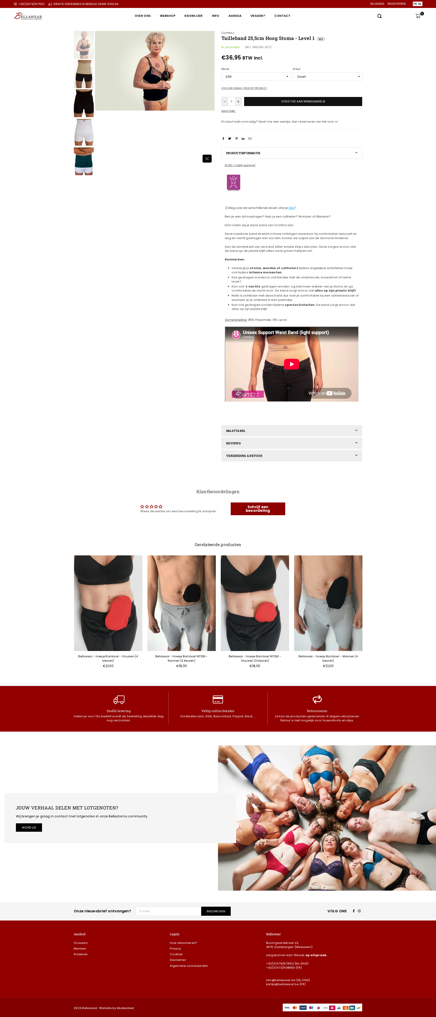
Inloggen (377, 4)
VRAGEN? (257, 16)
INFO (215, 16)
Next (211, 98)
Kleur (297, 69)
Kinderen (81, 954)
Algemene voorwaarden (189, 966)
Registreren (397, 4)
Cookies (176, 954)
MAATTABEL (235, 431)
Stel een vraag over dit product (244, 88)
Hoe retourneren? (183, 943)
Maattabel (228, 111)
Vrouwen (81, 943)
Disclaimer (178, 960)
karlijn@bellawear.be (282, 984)
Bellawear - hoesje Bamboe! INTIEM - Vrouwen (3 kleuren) (255, 658)
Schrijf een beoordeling (258, 508)
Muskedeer (125, 1008)
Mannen (80, 948)
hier (291, 208)
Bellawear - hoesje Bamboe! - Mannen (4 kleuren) (328, 658)
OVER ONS (143, 16)
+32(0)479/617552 (280, 963)
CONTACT (282, 16)
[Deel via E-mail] (250, 138)
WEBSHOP (167, 16)
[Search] (379, 15)
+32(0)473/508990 (280, 967)
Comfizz (227, 33)
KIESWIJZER (193, 16)
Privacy (175, 948)
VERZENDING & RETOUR (244, 456)
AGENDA (235, 16)
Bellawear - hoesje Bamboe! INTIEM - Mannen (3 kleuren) (181, 658)
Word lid (29, 827)
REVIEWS (233, 443)
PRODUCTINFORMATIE (243, 153)
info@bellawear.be (280, 980)
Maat (225, 69)
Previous (99, 98)
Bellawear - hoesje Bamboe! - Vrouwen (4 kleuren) (108, 658)
